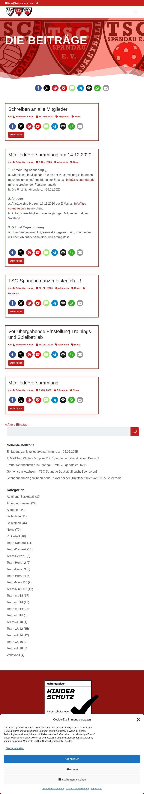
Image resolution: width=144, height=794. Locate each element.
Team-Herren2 (16, 562)
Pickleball (13, 536)
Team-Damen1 (16, 542)
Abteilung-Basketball (20, 496)
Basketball (14, 523)
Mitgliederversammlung (33, 383)
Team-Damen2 (16, 549)
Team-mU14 (15, 602)
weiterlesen (16, 134)
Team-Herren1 (16, 556)
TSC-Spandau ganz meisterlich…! (44, 281)
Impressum (96, 788)
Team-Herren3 (16, 569)
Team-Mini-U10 (17, 582)
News (78, 116)
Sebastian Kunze (25, 116)
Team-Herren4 (16, 575)
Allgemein (63, 116)
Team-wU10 (15, 622)
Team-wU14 (15, 635)
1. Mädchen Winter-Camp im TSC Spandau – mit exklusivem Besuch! (53, 458)
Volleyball (13, 655)
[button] (138, 719)
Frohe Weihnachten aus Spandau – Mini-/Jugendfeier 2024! (46, 465)
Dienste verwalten (15, 748)
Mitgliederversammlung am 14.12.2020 (49, 155)
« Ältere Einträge (16, 424)
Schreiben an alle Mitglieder (38, 109)
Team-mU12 (15, 595)
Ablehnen (72, 769)
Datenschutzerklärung (53, 788)
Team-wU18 (15, 648)
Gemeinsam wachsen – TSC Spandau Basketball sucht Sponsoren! (52, 471)
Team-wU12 (15, 628)
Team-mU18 (15, 615)
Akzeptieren (72, 758)
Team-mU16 (15, 608)
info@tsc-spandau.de (80, 179)
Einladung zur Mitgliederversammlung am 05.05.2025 (42, 451)
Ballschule (14, 516)
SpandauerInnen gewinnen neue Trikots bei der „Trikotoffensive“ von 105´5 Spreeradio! (64, 478)
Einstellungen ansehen (72, 779)
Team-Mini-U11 (17, 589)
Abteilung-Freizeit (18, 503)
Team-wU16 (15, 641)
